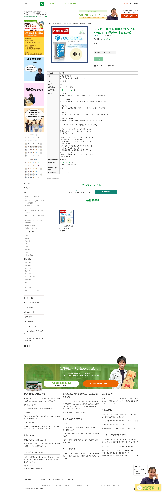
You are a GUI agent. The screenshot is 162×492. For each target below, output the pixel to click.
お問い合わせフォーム (100, 383)
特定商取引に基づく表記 (83, 485)
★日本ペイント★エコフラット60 (34, 207)
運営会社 (71, 480)
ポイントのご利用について (33, 303)
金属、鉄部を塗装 (30, 276)
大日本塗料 (28, 241)
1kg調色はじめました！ (31, 228)
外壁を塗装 (28, 262)
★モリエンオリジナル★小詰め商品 (34, 216)
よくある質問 (28, 298)
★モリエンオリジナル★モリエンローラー (34, 211)
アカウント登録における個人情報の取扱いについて (108, 485)
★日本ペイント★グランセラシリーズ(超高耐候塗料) (34, 202)
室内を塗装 (28, 268)
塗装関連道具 (29, 279)
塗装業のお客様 (29, 312)
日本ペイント (29, 235)
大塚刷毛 (27, 252)
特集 (25, 192)
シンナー (27, 282)
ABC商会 (27, 246)
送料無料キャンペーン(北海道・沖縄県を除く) (34, 221)
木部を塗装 (28, 274)
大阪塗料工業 (29, 249)
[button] (98, 36)
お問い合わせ (28, 322)
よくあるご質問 (39, 480)
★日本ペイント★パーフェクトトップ (34, 197)
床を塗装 (27, 271)
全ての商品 (27, 183)
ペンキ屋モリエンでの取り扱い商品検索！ (33, 339)
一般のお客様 (28, 317)
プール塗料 (28, 288)
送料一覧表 (27, 480)
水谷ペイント (29, 238)
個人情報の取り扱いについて (63, 485)
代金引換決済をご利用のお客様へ (33, 332)
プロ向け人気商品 (30, 225)
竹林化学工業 (29, 255)
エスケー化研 (29, 244)
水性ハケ (63, 90)
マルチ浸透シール (66, 162)
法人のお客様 (28, 307)
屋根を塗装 (28, 265)
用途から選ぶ (28, 259)
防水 (26, 285)
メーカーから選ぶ (29, 232)
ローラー (71, 90)
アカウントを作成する (69, 3)
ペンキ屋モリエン (38, 488)
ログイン (53, 3)
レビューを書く (106, 191)
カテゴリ (27, 188)
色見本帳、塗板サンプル (32, 290)
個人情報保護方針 (46, 485)
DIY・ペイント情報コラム (32, 326)
